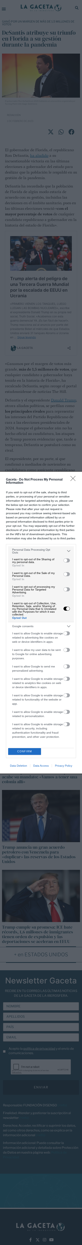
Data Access (41, 765)
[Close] (74, 480)
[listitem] (41, 551)
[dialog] (41, 622)
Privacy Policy (63, 765)
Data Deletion (18, 765)
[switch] (66, 560)
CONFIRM (24, 751)
